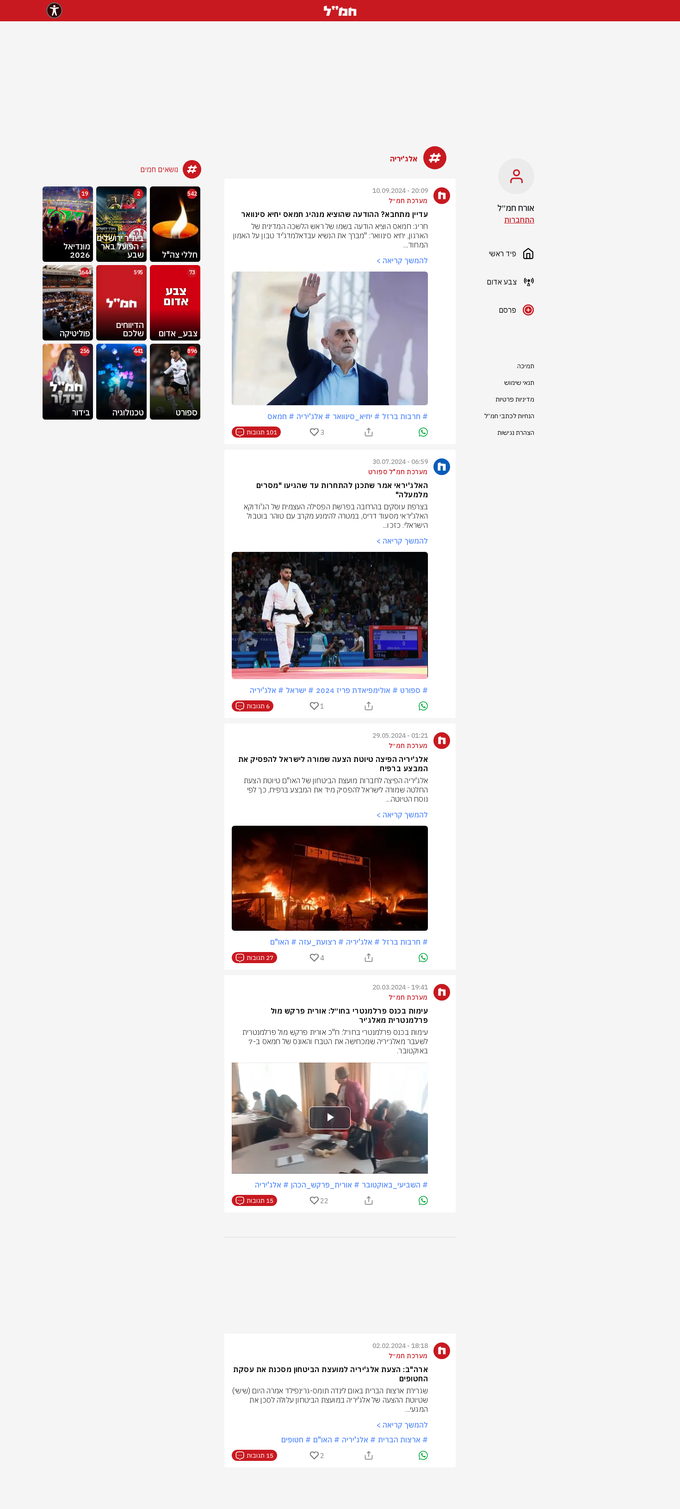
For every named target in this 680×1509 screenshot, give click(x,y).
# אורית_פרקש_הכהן (325, 1184)
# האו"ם (283, 942)
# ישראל (300, 690)
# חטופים (296, 1439)
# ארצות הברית (403, 1439)
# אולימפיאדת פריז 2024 (357, 690)
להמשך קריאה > (402, 260)
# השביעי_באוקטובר (395, 1184)
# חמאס (280, 416)
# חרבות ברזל (405, 416)
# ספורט (414, 690)
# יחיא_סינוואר (356, 416)
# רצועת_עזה (321, 942)
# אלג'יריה (313, 416)
